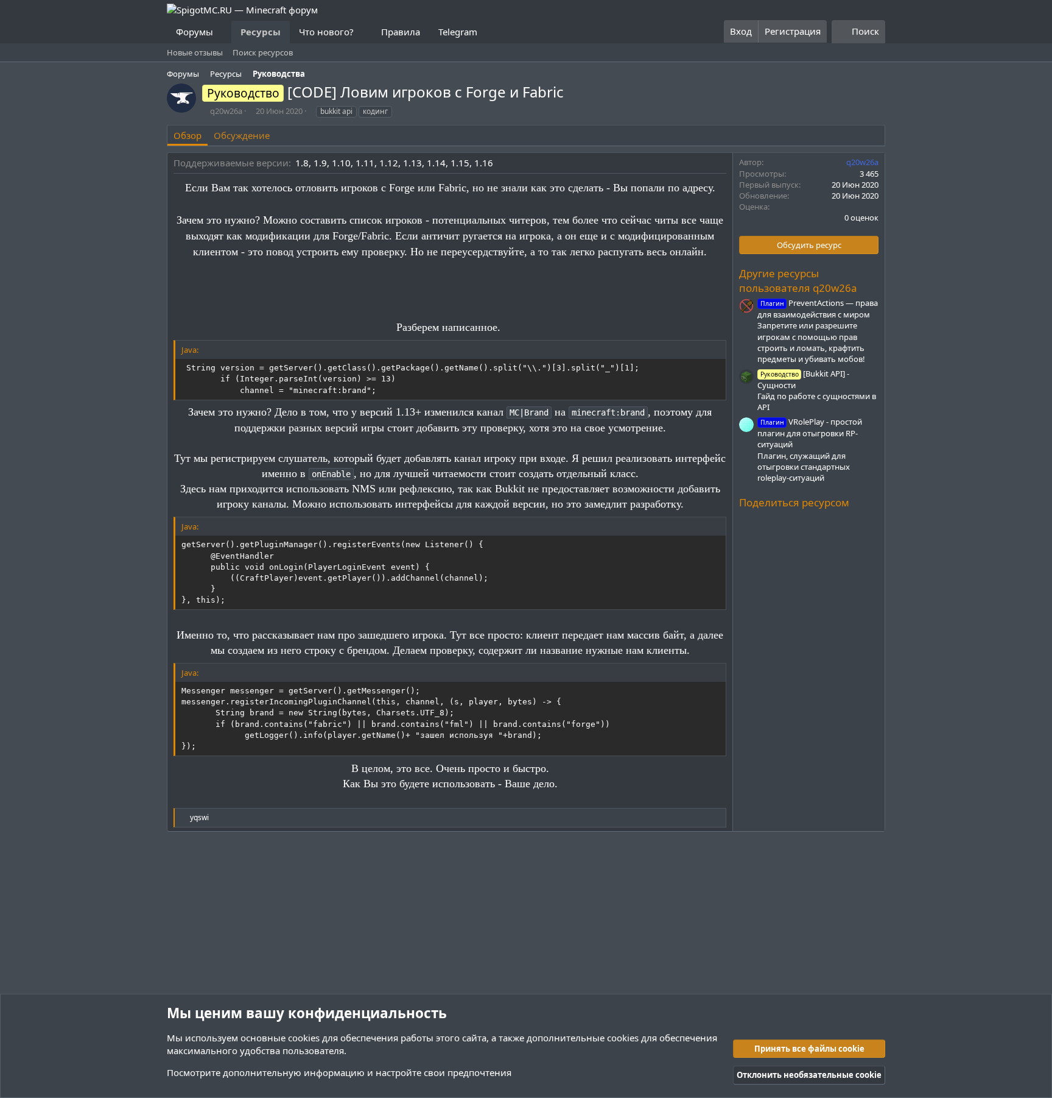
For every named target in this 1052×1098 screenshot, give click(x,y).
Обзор (188, 135)
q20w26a (226, 110)
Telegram (457, 32)
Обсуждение (242, 135)
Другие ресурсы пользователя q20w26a (798, 280)
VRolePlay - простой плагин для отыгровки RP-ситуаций (809, 433)
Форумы (194, 32)
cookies (304, 1038)
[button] (222, 32)
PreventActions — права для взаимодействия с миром (817, 308)
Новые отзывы (195, 52)
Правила (400, 32)
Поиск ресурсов (263, 52)
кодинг (375, 111)
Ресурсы (260, 32)
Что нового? (326, 32)
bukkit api (336, 111)
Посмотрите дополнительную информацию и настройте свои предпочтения (339, 1072)
